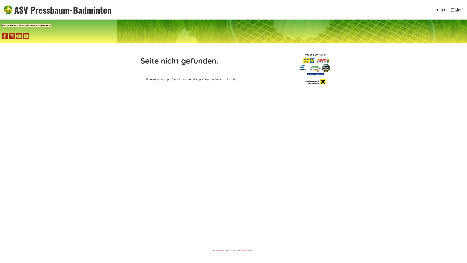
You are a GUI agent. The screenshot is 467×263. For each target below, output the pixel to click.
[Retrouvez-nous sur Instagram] (12, 37)
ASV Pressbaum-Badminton (63, 10)
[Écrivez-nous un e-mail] (26, 37)
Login (442, 9)
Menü (458, 10)
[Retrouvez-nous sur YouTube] (19, 37)
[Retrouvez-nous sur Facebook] (5, 37)
